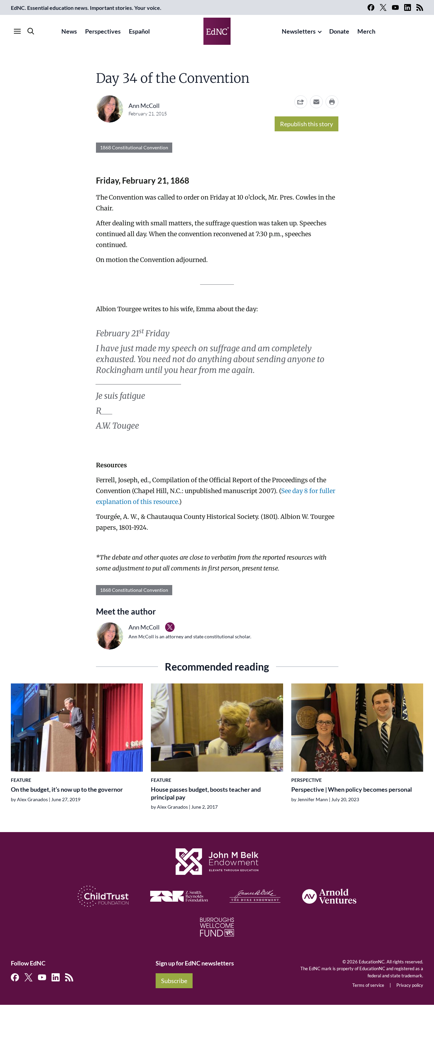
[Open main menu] (17, 31)
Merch (366, 31)
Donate (339, 31)
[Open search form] (30, 31)
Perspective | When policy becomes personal (351, 789)
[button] (316, 101)
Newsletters (299, 31)
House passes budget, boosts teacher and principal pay (206, 793)
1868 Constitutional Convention (134, 147)
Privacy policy (409, 985)
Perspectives (103, 31)
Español (139, 31)
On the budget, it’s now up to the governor (67, 789)
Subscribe (174, 980)
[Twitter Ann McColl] (170, 627)
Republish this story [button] (306, 124)
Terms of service (368, 985)
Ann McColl (144, 105)
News (69, 31)
